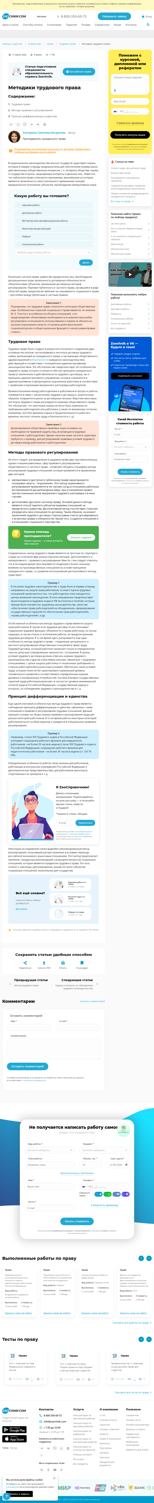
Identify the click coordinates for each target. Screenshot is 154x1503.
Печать (63, 967)
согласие (76, 836)
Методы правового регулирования (31, 110)
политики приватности (79, 834)
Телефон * (88, 1180)
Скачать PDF (44, 967)
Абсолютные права (121, 253)
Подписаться (85, 822)
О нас (103, 1415)
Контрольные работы (122, 318)
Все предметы (118, 328)
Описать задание (81, 537)
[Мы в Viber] (55, 1448)
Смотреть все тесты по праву (132, 1392)
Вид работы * (121, 441)
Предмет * (88, 1143)
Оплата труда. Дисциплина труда (128, 168)
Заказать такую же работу (18, 1313)
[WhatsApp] (107, 1194)
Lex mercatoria (118, 223)
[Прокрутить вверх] (147, 1490)
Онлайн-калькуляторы (137, 1424)
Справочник (102, 24)
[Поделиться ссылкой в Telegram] (31, 124)
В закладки (82, 967)
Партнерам (105, 1448)
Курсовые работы (120, 309)
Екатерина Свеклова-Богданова (49, 132)
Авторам (41, 16)
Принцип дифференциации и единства (34, 116)
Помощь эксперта (82, 1454)
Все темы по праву (120, 201)
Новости (104, 1434)
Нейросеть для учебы (137, 1449)
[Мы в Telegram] (41, 1448)
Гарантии (71, 24)
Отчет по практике (121, 323)
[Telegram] (98, 1194)
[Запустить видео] (130, 274)
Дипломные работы (121, 304)
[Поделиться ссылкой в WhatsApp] (18, 124)
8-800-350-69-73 (53, 1415)
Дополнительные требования (77, 1173)
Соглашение (12, 1487)
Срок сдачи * (118, 1158)
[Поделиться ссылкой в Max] (44, 124)
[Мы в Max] (68, 1448)
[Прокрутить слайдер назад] (141, 1258)
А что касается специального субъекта (126, 238)
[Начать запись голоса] (115, 91)
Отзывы (85, 24)
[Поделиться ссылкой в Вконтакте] (38, 124)
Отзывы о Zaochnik (109, 1429)
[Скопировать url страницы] (11, 124)
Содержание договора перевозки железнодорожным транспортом (128, 187)
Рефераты (116, 313)
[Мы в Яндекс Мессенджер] (41, 1455)
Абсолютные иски (120, 249)
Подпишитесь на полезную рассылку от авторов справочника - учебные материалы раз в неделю (52, 151)
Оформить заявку (114, 16)
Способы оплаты (33, 24)
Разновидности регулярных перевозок (125, 179)
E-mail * (64, 1021)
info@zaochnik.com (55, 1421)
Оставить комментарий (27, 1066)
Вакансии (105, 1443)
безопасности (40, 359)
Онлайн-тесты (133, 1420)
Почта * (118, 429)
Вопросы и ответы (135, 1429)
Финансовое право (121, 173)
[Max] (126, 1194)
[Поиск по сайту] (148, 24)
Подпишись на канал (130, 376)
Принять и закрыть (19, 1494)
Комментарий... (19, 1035)
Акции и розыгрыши (110, 1438)
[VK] (116, 1194)
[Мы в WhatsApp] (61, 1448)
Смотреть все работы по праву (131, 1322)
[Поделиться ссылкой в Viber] (25, 124)
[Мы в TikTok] (61, 1470)
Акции (117, 24)
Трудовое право (20, 104)
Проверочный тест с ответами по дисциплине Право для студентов (127, 1366)
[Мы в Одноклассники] (48, 1470)
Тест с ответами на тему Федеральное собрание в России (22, 1366)
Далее (86, 262)
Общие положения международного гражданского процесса (129, 195)
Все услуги (21, 908)
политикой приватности (34, 1080)
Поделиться (25, 967)
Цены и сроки (10, 24)
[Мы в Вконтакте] (48, 1448)
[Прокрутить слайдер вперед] (149, 1258)
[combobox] (53, 252)
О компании (54, 24)
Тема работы (120, 453)
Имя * (14, 1021)
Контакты (131, 24)
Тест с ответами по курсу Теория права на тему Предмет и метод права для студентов (76, 1367)
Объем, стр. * (90, 1158)
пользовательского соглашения (136, 144)
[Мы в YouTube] (55, 1470)
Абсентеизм (117, 244)
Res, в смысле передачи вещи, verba (127, 230)
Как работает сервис (81, 71)
